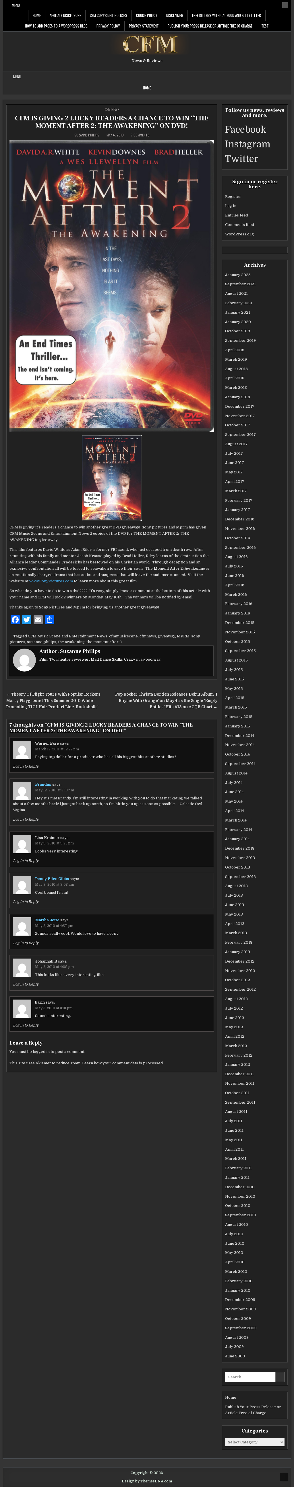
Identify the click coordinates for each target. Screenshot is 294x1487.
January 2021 (237, 312)
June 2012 (234, 1018)
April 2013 (234, 924)
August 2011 (236, 1111)
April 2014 (234, 811)
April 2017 (234, 481)
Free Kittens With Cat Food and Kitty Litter (226, 15)
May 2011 (233, 1140)
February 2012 (238, 1055)
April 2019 (234, 350)
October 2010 (237, 1205)
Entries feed (236, 215)
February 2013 (238, 942)
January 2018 (237, 397)
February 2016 (238, 604)
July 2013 (234, 895)
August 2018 (236, 369)
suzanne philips (41, 642)
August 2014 (236, 773)
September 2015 (240, 651)
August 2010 (236, 1224)
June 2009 (235, 1356)
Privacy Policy (108, 26)
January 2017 (237, 510)
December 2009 (240, 1299)
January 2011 (237, 1177)
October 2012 (237, 980)
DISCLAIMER (174, 15)
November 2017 (240, 416)
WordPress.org (239, 234)
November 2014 (240, 745)
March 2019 (236, 359)
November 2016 (240, 528)
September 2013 (240, 877)
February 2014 (238, 830)
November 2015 (240, 632)
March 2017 (236, 491)
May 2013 (234, 914)
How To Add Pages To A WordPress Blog (56, 26)
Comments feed (239, 225)
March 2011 (235, 1158)
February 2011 (238, 1168)
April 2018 (234, 378)
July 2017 (234, 453)
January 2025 (238, 275)
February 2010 (239, 1281)
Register (233, 196)
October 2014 (237, 754)
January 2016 (237, 613)
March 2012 (236, 1046)
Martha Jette (47, 920)
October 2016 (237, 538)
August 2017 (236, 444)
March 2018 (236, 387)
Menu (16, 5)
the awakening (71, 642)
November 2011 (239, 1083)
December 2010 (240, 1187)
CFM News (112, 109)
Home (37, 15)
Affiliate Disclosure (65, 15)
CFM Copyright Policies (108, 15)
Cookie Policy (146, 15)
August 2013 (236, 886)
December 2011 (239, 1074)
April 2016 (234, 585)
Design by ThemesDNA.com (147, 1481)
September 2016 (240, 547)
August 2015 (236, 660)
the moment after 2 (104, 642)
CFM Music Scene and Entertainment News (67, 636)
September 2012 (240, 989)
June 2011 (234, 1130)
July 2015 (234, 670)
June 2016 (234, 575)
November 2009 (240, 1309)
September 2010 (240, 1215)
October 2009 (238, 1318)
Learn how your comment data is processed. (123, 1063)
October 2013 (237, 867)
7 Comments (140, 135)
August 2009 (237, 1337)
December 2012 (239, 961)
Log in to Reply (25, 766)
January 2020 (238, 322)
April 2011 (234, 1149)
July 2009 (234, 1346)
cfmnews (148, 636)
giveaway (166, 636)
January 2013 (237, 952)
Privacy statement (144, 26)
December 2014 (239, 735)
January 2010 (237, 1290)
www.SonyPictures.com (51, 581)
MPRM (183, 636)
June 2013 (234, 905)
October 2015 (237, 641)
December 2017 (239, 406)
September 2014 (240, 764)
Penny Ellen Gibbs (52, 879)
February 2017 (238, 500)
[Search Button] (285, 5)
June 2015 (234, 679)
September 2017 (240, 434)
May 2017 (234, 472)
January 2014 (237, 839)
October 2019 (237, 331)
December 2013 (239, 848)
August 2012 (236, 999)
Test (265, 26)
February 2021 (238, 303)
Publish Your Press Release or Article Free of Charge (210, 26)
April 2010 (235, 1262)
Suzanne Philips (86, 135)
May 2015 (234, 688)
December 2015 (239, 622)
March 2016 (236, 594)
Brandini (43, 784)
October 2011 (237, 1093)
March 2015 (236, 707)
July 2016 (234, 566)
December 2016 (239, 519)
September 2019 (240, 340)
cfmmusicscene (123, 636)
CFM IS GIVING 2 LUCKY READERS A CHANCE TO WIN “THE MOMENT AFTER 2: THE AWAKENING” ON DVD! (111, 122)
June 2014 (234, 792)
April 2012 (234, 1036)
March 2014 (236, 820)
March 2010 (236, 1271)
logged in (41, 1051)
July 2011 (233, 1121)
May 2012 (234, 1027)
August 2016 (236, 557)
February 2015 (238, 717)
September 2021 (240, 284)
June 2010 (234, 1243)
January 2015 (237, 726)
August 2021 (236, 293)
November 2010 (240, 1196)
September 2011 (240, 1102)
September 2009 (241, 1328)
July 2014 (234, 782)
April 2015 (234, 698)
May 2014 (234, 801)
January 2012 (237, 1064)
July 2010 (234, 1234)
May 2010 (234, 1252)
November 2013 (240, 858)
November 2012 (240, 971)
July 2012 (234, 1008)
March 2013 (236, 933)
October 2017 (237, 425)
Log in (230, 206)
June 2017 (234, 462)
